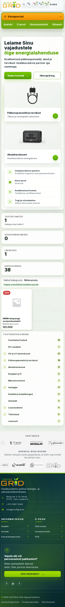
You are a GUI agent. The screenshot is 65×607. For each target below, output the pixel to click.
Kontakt (5, 531)
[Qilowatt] (18, 465)
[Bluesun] (35, 465)
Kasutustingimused (10, 536)
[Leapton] (53, 465)
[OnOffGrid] (11, 4)
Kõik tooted (40, 526)
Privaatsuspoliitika (30, 602)
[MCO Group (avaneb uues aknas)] (23, 443)
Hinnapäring (47, 75)
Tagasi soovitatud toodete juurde (20, 284)
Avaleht (8, 24)
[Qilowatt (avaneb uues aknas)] (43, 443)
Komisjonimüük (39, 24)
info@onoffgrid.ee (15, 509)
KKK (37, 536)
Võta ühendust (48, 602)
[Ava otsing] (23, 4)
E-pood (21, 24)
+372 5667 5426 (14, 504)
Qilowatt (57, 24)
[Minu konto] (29, 4)
